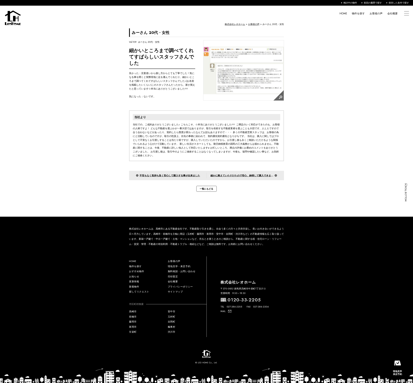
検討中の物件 (350, 2)
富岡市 (133, 327)
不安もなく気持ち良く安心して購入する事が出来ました (170, 175)
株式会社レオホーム (235, 24)
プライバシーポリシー (180, 286)
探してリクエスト (139, 291)
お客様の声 (376, 13)
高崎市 (133, 311)
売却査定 (173, 276)
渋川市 (171, 332)
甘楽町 (133, 332)
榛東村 (171, 327)
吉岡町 (171, 321)
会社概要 (392, 13)
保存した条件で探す (399, 2)
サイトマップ (175, 291)
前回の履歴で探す (373, 2)
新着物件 (134, 286)
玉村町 (171, 316)
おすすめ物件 (136, 271)
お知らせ (134, 276)
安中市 (171, 311)
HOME (343, 13)
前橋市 (133, 316)
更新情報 (134, 281)
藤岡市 (133, 321)
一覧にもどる (206, 188)
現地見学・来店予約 (179, 266)
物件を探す (358, 13)
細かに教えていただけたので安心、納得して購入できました (243, 175)
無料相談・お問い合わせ (182, 271)
